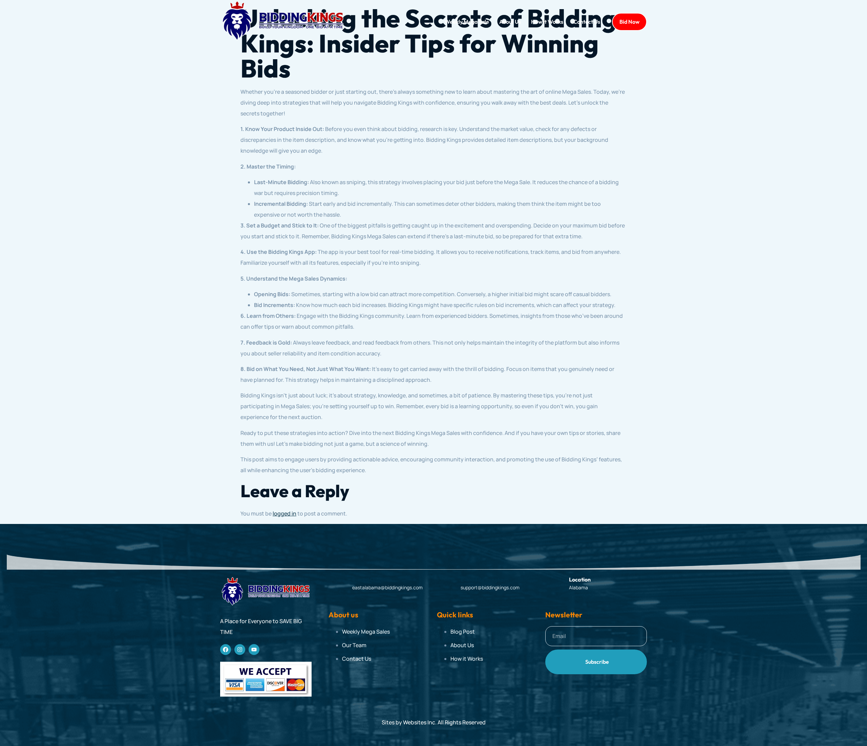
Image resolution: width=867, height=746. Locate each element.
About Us (510, 21)
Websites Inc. (420, 722)
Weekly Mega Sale (467, 21)
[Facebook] (225, 649)
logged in (284, 513)
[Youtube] (254, 649)
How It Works (547, 21)
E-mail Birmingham (485, 579)
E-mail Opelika (371, 579)
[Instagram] (239, 649)
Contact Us (586, 21)
